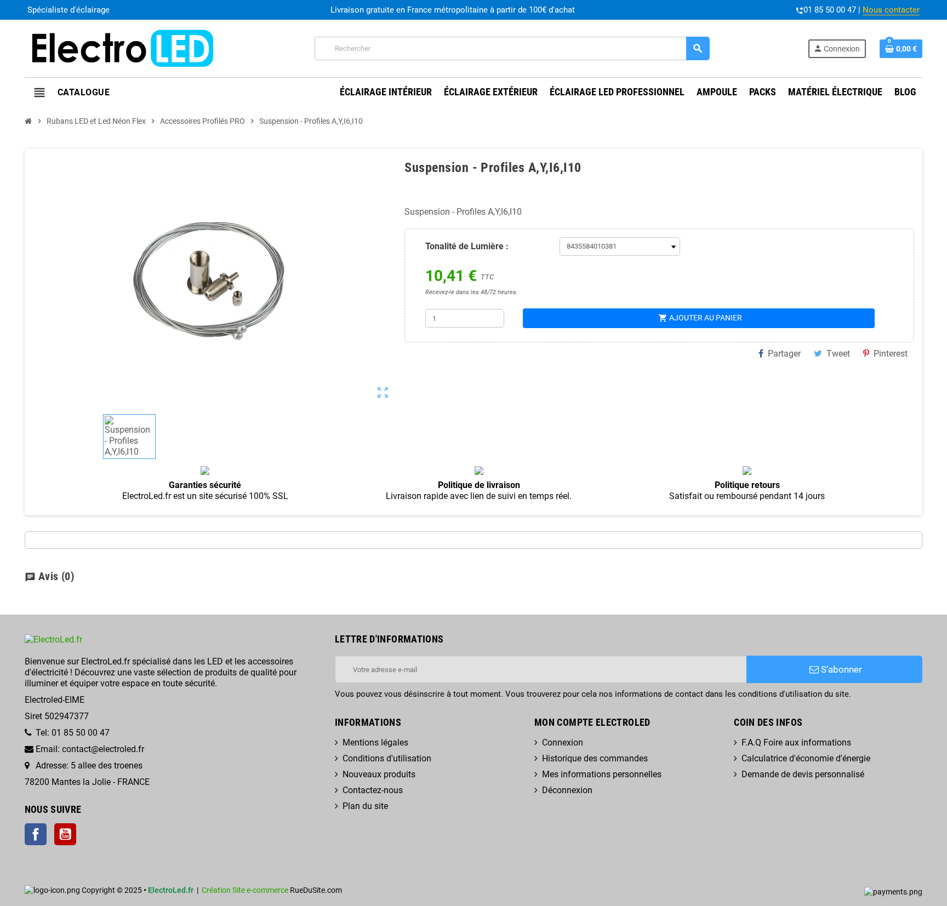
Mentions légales (375, 742)
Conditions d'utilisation (387, 758)
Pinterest (891, 353)
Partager (784, 353)
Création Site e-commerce (245, 890)
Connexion (562, 742)
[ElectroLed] (120, 48)
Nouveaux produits (379, 774)
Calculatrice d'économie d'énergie (805, 758)
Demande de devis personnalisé (802, 774)
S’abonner (840, 669)
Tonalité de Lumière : (467, 246)
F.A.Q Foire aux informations (796, 742)
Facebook (36, 834)
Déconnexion (567, 790)
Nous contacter (891, 10)
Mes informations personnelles (601, 774)
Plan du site (365, 806)
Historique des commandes (595, 758)
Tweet (838, 353)
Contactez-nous (373, 790)
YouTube (65, 834)
